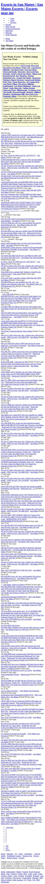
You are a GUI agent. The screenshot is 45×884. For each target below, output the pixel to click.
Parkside (6, 74)
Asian (40, 874)
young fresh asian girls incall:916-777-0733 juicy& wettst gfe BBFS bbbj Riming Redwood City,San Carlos (22, 322)
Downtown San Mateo (12, 68)
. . (1, 215)
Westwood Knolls (10, 72)
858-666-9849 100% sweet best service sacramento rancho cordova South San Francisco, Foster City (22, 451)
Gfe (33, 880)
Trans (35, 874)
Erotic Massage (11, 35)
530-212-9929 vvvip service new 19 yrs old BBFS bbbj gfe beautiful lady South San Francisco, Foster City (21, 612)
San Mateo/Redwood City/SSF (12, 178)
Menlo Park (25, 674)
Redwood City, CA (8, 499)
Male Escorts (10, 27)
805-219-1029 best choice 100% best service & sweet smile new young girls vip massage (20, 344)
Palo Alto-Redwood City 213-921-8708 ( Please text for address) (21, 704)
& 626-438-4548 (7, 362)
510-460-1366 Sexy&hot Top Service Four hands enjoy (21, 307)
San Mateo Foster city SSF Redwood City (16, 309)
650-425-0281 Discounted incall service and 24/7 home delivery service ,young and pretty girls (21, 365)
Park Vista (7, 82)
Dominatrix (5, 882)
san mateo (10, 245)
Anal (15, 876)
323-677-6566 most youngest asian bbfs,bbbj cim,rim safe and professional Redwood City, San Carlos (22, 802)
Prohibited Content (14, 856)
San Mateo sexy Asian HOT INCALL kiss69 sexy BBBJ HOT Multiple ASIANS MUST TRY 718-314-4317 (22, 416)
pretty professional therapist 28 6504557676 (17, 822)
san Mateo (5, 742)
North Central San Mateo (21, 74)
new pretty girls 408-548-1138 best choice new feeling (20, 768)
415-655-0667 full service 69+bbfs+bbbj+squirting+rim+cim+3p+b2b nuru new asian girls (22, 627)
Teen (8, 874)
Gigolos (4, 876)
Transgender (26, 878)
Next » (8, 850)
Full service (17, 878)
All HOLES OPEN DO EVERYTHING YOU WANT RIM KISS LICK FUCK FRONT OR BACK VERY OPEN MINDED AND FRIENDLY (21, 205)
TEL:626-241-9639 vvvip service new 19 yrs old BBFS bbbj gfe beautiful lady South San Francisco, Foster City (21, 776)
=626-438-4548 (8, 294)
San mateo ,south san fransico (14, 585)
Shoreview (22, 72)
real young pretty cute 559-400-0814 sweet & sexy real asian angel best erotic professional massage (21, 555)
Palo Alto (16, 274)
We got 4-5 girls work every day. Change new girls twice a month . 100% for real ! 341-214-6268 (22, 479)
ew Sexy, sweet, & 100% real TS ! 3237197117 (18, 155)
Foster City (26, 68)
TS (16, 854)
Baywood (35, 66)
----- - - (5, 239)
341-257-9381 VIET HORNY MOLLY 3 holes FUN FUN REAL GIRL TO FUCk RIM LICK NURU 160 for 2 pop (22, 517)
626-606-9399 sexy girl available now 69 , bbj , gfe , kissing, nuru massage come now (20, 283)
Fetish (3, 872)
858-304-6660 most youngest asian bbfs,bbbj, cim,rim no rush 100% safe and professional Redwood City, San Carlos (21, 589)
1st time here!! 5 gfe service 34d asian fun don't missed (21, 176)
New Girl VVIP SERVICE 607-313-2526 (16, 670)
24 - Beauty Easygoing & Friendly (13, 734)
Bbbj (38, 880)
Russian (37, 872)
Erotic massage (17, 880)
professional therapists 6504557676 (14, 597)
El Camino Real (33, 82)
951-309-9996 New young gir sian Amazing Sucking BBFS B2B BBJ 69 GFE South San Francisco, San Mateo (22, 424)
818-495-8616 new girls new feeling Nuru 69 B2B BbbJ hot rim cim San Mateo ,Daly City (21, 232)
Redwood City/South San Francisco (18, 208)
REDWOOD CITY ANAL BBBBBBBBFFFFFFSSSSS (14, 520)
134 (7, 846)
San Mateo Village (10, 84)
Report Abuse (12, 858)
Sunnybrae (36, 78)
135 (7, 848)
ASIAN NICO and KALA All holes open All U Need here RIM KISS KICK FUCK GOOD (22, 136)
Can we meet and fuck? (9, 691)
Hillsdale (6, 70)
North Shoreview (19, 82)
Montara (29, 92)
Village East (36, 74)
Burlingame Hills (18, 94)
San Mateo (5, 164)
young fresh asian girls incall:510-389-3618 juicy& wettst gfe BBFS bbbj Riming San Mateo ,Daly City (22, 461)
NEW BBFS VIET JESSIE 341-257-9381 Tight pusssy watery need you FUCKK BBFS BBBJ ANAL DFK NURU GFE (21, 374)
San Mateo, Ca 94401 (9, 770)
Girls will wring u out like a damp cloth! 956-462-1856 (21, 190)
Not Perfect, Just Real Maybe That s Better (16, 331)
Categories (28, 854)
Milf (41, 878)
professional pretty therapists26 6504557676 (17, 695)
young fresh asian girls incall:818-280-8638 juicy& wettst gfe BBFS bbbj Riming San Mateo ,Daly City (22, 637)
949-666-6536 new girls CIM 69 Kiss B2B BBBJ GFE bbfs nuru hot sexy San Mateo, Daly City (21, 297)
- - (5, 215)
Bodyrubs (9, 31)
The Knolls (7, 92)
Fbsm (29, 880)
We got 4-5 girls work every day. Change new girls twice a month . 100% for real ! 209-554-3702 (22, 532)
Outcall (25, 872)
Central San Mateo (23, 78)
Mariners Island (9, 80)
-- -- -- (22, 211)
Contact (21, 858)
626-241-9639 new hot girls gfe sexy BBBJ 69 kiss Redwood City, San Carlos (19, 761)
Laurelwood (36, 68)
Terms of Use (27, 856)
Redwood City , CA (28, 489)
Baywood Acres (32, 94)
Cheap (20, 874)
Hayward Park (32, 72)
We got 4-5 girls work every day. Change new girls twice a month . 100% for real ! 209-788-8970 (22, 434)
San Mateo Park (17, 70)
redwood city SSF (21, 362)
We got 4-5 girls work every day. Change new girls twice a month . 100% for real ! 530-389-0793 (22, 167)
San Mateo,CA (35, 249)
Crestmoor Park (34, 90)
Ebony (10, 876)
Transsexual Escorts (13, 29)
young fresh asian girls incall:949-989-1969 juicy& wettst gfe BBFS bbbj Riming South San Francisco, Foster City (22, 183)
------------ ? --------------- (9, 211)
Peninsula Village (9, 96)
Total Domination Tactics (10, 674)
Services (13, 22)
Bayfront (20, 80)
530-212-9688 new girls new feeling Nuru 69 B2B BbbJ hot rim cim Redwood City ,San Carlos (21, 406)
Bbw (25, 874)
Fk (25, 880)
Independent (10, 872)
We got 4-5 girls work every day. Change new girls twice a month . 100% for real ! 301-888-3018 (22, 471)
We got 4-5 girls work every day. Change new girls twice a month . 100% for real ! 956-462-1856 (22, 389)
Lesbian (21, 876)
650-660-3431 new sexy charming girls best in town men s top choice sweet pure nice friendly (22, 665)
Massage (9, 33)
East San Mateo (30, 70)
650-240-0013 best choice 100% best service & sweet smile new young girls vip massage (20, 647)
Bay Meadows (21, 76)
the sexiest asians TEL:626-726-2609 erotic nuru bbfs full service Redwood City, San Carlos (22, 502)
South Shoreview (15, 88)
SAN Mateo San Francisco (29, 691)
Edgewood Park (9, 90)
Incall (31, 872)
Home (3, 854)
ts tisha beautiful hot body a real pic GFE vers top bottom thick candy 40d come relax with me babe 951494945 (21, 161)
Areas (12, 20)
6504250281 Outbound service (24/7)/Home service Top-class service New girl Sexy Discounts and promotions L (22, 496)
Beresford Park (9, 76)
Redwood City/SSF (19, 376)
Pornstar (36, 876)
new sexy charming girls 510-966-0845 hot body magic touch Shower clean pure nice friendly (21, 195)
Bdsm (3, 874)
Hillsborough (22, 90)
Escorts (8, 25)
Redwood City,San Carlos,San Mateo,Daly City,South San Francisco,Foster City (19, 144)
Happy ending (6, 880)
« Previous (9, 827)
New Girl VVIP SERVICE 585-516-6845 (16, 619)
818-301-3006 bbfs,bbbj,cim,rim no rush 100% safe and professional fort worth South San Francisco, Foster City (21, 745)
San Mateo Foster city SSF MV (17, 630)
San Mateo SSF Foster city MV (29, 542)
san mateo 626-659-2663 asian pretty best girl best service (22, 740)
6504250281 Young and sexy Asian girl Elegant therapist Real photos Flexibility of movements (21, 248)
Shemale (35, 878)
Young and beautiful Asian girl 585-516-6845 (17, 795)
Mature (19, 872)
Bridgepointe (8, 86)
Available (28, 876)
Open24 (14, 874)
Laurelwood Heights (32, 80)
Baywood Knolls (19, 92)
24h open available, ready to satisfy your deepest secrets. (21, 791)
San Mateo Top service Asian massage (22, 418)
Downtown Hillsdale (26, 84)
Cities (12, 18)
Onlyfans (8, 878)
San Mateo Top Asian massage (32, 258)
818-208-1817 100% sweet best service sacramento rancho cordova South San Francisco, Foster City (22, 353)
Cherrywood (25, 66)
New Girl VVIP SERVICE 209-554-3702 (16, 570)
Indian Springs (29, 88)
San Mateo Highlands (22, 86)
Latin (30, 874)
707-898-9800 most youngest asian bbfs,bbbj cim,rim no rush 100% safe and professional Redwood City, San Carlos (21, 656)
